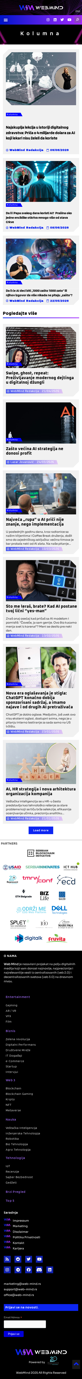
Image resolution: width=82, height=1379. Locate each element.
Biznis (11, 1031)
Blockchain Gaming (19, 1094)
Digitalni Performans (21, 1044)
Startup (11, 1066)
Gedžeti (11, 1182)
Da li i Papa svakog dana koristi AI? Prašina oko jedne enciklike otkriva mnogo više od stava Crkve (39, 217)
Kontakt (18, 1243)
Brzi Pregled (16, 1192)
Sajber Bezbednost (19, 1177)
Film (9, 1021)
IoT (8, 1166)
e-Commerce (15, 1061)
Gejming (12, 1005)
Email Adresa (13, 1317)
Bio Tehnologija (17, 1144)
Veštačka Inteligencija (21, 1128)
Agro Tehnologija (18, 1149)
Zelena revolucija (18, 1039)
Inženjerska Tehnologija (23, 1133)
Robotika (12, 1138)
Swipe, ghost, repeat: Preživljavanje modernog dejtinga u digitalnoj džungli (40, 377)
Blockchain (13, 1088)
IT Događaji (14, 1055)
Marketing (20, 1226)
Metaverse (13, 1110)
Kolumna (12, 115)
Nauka (11, 1119)
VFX (8, 1016)
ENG (78, 11)
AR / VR (11, 1011)
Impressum (21, 1220)
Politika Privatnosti (26, 1237)
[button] (5, 20)
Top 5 (10, 1200)
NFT (9, 1105)
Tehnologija (15, 1158)
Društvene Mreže (18, 1050)
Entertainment (18, 997)
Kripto (10, 1099)
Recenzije (12, 1171)
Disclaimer (20, 1231)
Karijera (18, 1248)
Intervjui (12, 1072)
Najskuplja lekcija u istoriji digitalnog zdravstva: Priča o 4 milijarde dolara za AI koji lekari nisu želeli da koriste (40, 132)
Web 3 (10, 1080)
